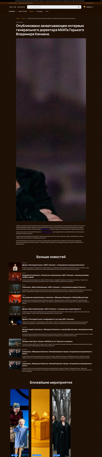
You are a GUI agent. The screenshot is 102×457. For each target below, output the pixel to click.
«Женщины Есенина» (47, 232)
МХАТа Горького (45, 229)
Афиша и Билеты (23, 11)
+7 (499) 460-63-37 (89, 3)
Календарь (12, 11)
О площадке (39, 11)
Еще (47, 11)
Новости (31, 11)
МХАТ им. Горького (17, 7)
